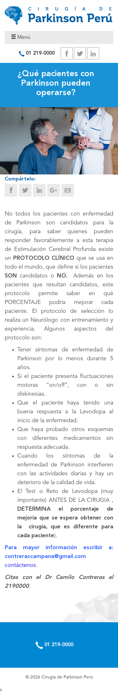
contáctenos (20, 565)
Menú (23, 37)
